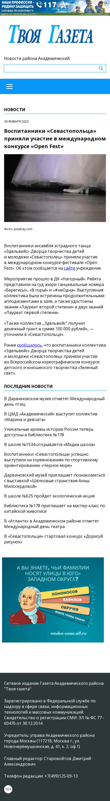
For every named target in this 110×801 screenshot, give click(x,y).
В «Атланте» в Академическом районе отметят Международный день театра (51, 523)
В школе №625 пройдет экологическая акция (49, 496)
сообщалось (29, 345)
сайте (69, 268)
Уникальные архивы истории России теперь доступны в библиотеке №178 (49, 432)
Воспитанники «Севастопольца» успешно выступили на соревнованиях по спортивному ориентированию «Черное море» (51, 459)
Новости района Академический (37, 58)
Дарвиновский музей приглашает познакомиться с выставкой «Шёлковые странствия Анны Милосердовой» (54, 480)
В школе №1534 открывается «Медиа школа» (49, 444)
